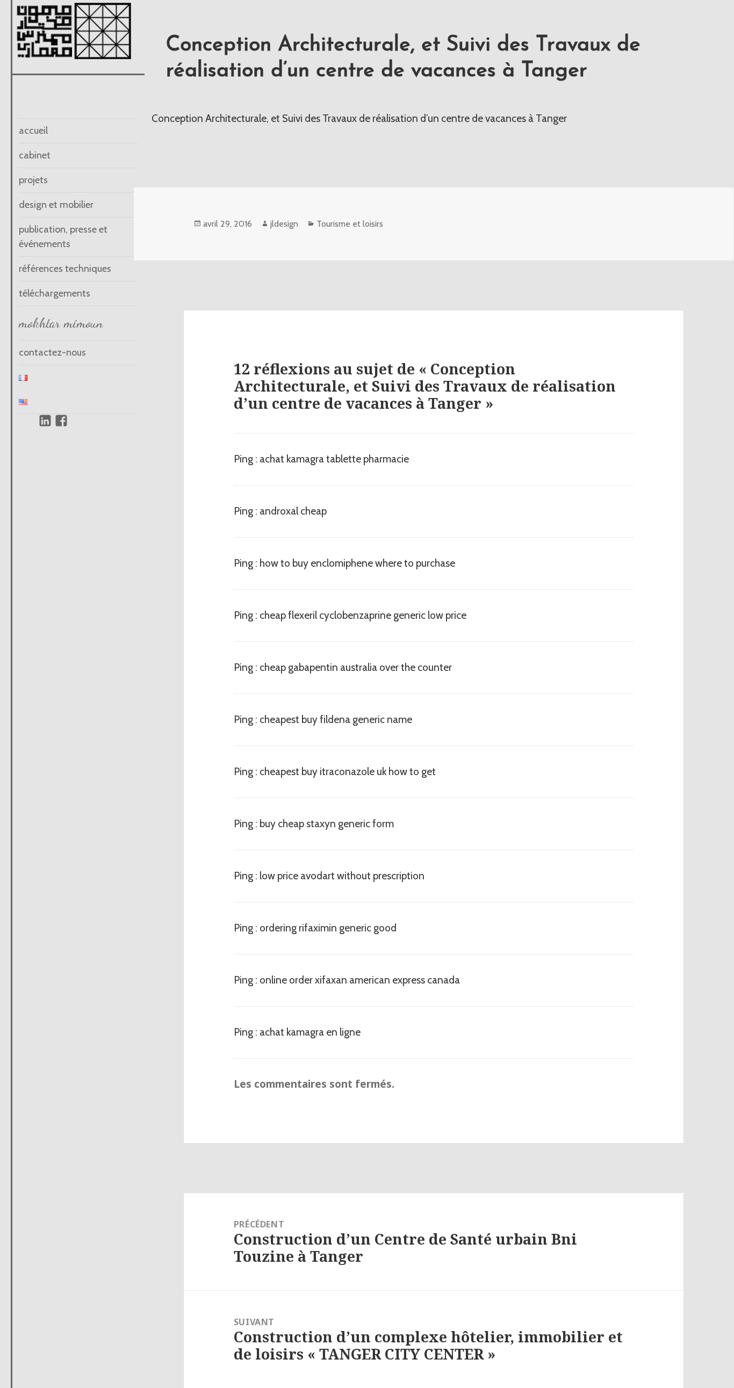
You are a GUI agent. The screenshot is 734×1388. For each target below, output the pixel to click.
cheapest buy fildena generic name (336, 719)
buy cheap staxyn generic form (327, 824)
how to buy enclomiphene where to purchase (357, 563)
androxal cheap (293, 511)
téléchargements (54, 293)
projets (33, 180)
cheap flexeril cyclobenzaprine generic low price (363, 615)
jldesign (284, 224)
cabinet (35, 155)
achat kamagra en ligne (310, 1032)
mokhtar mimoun (61, 323)
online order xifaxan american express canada (360, 980)
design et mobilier (56, 205)
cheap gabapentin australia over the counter (356, 667)
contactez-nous (52, 352)
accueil (33, 130)
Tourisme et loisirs (349, 224)
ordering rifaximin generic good (328, 928)
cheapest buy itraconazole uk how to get (348, 771)
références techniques (65, 268)
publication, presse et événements (63, 236)
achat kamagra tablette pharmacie (334, 459)
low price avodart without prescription (342, 876)
